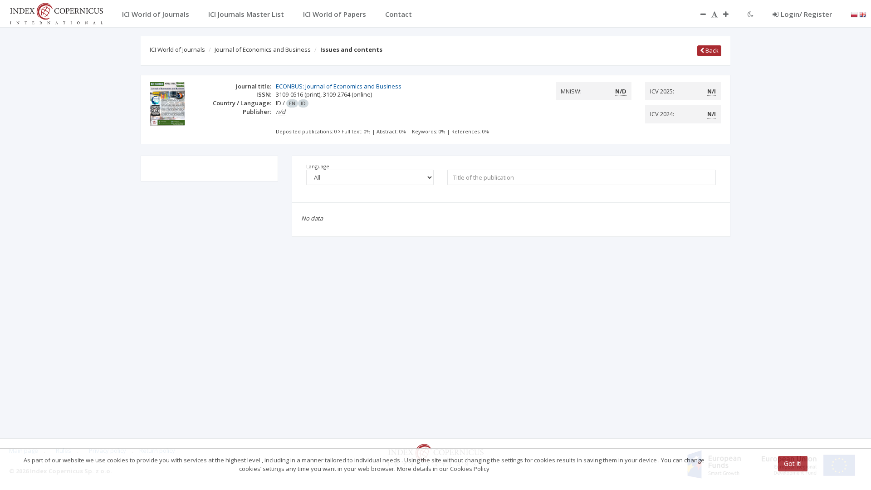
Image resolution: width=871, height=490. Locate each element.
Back (711, 50)
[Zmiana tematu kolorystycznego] (750, 14)
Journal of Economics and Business (263, 49)
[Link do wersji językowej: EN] (862, 14)
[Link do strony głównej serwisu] (56, 13)
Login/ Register (806, 14)
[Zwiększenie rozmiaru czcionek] (730, 14)
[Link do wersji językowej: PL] (854, 14)
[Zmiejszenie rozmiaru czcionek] (698, 14)
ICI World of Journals (177, 49)
